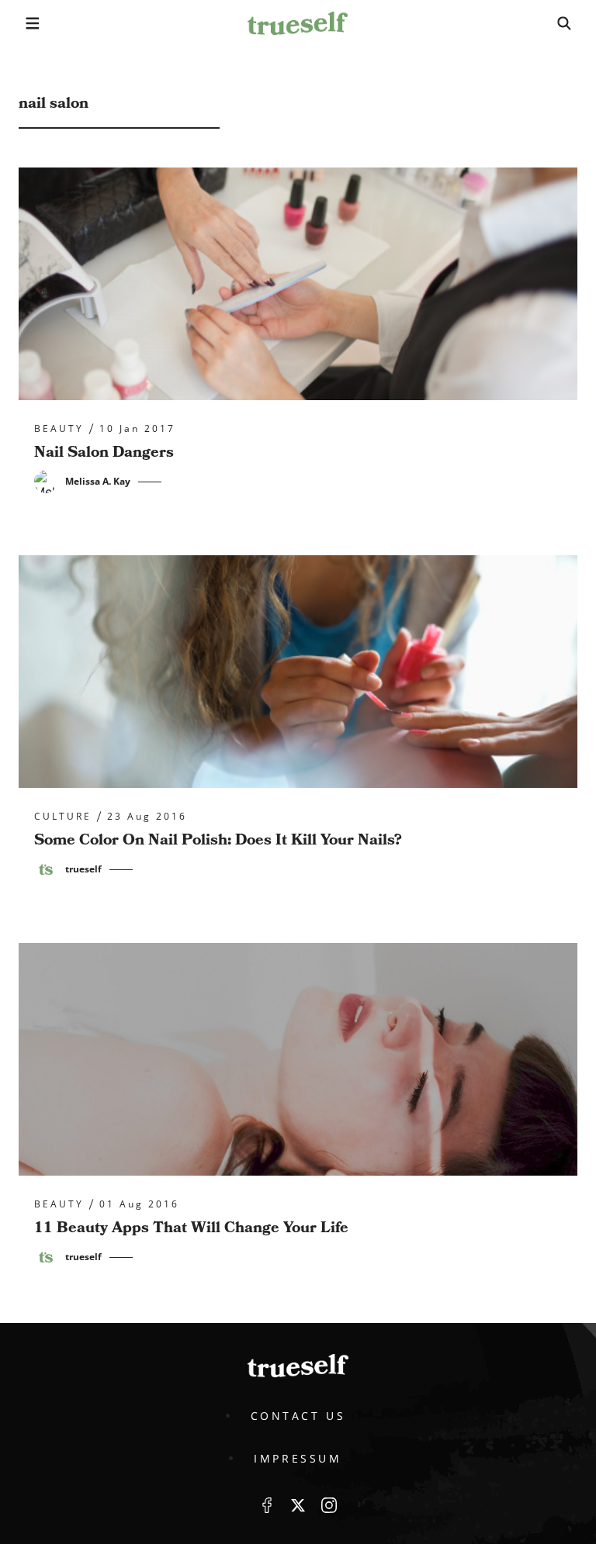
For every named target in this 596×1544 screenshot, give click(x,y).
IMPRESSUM (297, 1458)
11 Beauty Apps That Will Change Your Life (191, 1227)
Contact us (298, 1415)
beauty (59, 428)
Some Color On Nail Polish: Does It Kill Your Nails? (218, 840)
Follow (298, 1505)
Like (267, 1505)
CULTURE (63, 816)
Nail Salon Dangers (104, 452)
